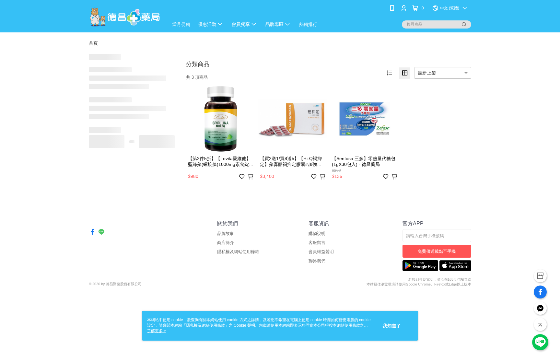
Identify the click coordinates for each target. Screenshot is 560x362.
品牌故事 (225, 233)
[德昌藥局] (125, 17)
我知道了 (392, 325)
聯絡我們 (317, 261)
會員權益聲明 (321, 251)
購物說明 (317, 233)
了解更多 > (156, 331)
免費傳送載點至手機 (437, 251)
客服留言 (317, 242)
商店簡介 (225, 242)
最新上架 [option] (427, 73)
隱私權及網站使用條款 (238, 251)
